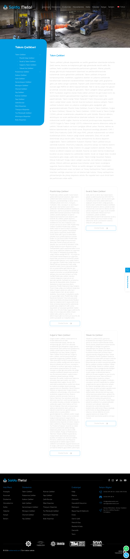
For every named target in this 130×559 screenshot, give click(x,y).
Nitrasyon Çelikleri (21, 85)
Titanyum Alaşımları (22, 109)
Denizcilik (75, 530)
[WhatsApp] (126, 548)
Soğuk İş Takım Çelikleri (28, 65)
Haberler (95, 7)
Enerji (74, 515)
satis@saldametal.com (111, 503)
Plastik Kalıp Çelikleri (27, 58)
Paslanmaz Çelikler (22, 72)
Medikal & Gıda (77, 526)
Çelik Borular (19, 103)
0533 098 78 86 (121, 492)
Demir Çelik (76, 519)
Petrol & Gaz (76, 522)
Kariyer (103, 7)
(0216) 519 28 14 (108, 496)
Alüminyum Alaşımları (22, 116)
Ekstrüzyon (75, 507)
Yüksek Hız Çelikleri (26, 68)
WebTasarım (118, 552)
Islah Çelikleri (20, 79)
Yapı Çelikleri (19, 99)
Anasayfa (6, 492)
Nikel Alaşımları (20, 106)
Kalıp (73, 492)
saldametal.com (14, 550)
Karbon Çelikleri (21, 75)
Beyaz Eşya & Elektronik (80, 511)
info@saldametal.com (110, 501)
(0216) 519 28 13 (108, 492)
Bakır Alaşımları (20, 120)
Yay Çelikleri (19, 92)
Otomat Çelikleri (21, 89)
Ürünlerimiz (56, 7)
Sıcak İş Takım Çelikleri (28, 61)
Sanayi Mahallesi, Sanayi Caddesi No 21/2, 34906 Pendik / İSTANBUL (114, 510)
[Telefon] (126, 555)
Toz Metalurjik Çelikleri (23, 113)
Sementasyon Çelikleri (23, 82)
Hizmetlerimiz (78, 7)
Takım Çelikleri (20, 55)
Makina (74, 495)
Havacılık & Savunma (79, 503)
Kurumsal (46, 7)
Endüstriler (66, 7)
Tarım (73, 534)
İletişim (111, 7)
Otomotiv (75, 499)
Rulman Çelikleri (21, 96)
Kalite (88, 7)
